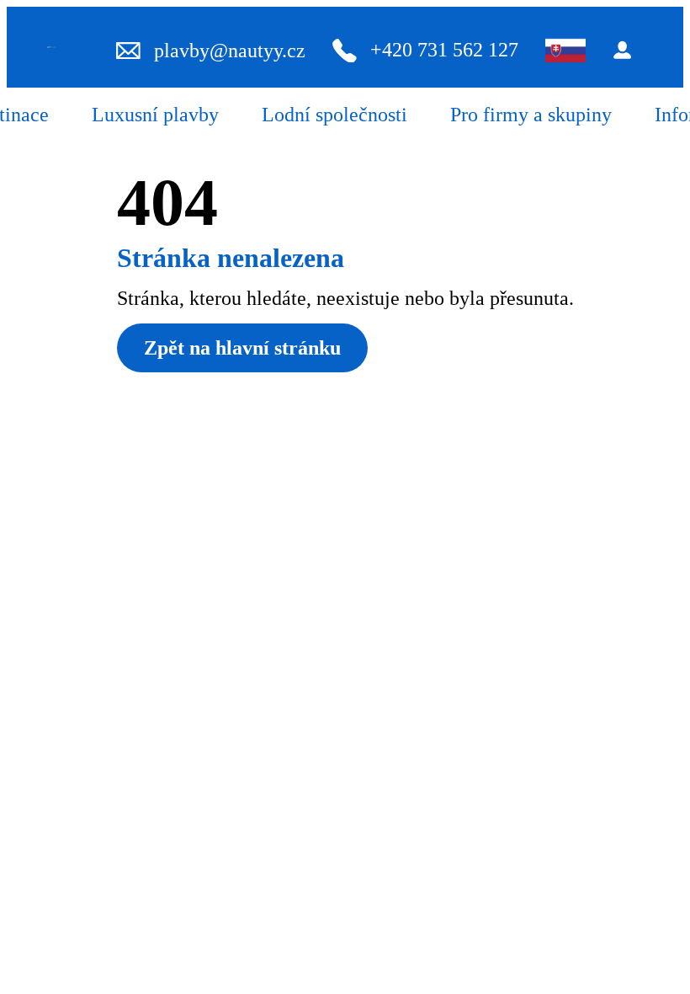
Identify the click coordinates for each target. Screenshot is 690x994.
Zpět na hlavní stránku (242, 348)
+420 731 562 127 (444, 50)
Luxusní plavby (155, 115)
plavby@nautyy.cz (229, 50)
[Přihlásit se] (628, 50)
